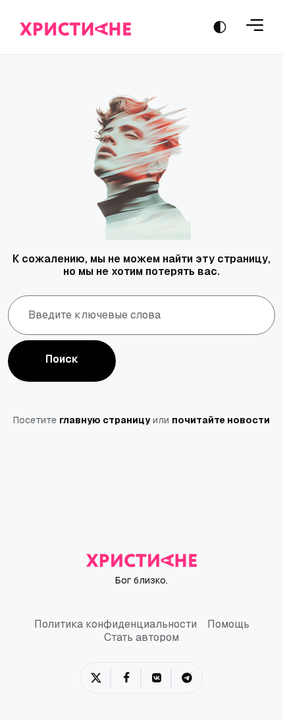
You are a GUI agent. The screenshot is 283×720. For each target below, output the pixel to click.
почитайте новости (221, 420)
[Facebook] (126, 678)
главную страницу (104, 420)
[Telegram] (187, 678)
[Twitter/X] (96, 678)
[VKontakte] (157, 678)
